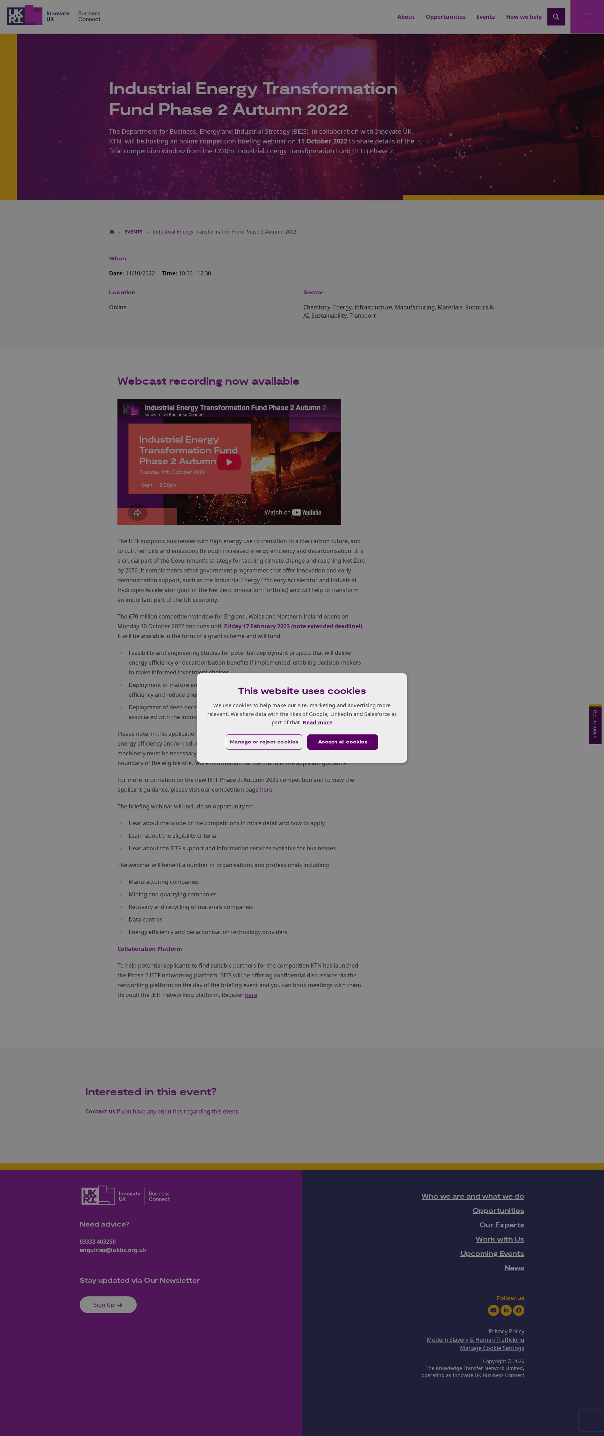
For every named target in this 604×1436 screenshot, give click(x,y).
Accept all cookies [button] (342, 742)
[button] (264, 742)
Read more (317, 722)
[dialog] (302, 718)
